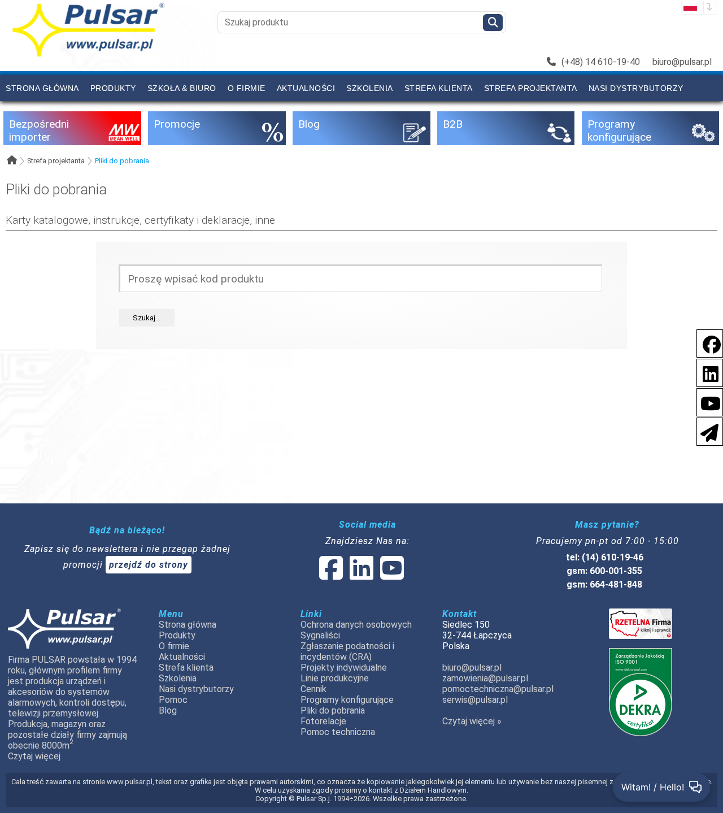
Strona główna (42, 88)
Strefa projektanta (530, 88)
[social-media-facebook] (706, 342)
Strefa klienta (438, 88)
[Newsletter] (706, 430)
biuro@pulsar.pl (682, 61)
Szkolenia (369, 88)
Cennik (313, 689)
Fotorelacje (323, 721)
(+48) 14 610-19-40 (600, 61)
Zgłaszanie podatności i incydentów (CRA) (347, 651)
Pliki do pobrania (122, 160)
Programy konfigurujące (347, 699)
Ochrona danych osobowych (356, 624)
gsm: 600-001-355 (604, 571)
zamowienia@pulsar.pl (485, 678)
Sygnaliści (320, 635)
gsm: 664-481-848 (604, 584)
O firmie (246, 88)
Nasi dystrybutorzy (636, 88)
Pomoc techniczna (337, 732)
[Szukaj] (493, 22)
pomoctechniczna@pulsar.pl (498, 689)
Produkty (113, 88)
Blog (168, 710)
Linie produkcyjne (334, 678)
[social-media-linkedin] (705, 372)
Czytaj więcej (34, 756)
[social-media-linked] (360, 574)
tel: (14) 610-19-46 (604, 557)
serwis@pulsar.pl (475, 699)
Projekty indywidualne (343, 667)
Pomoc (173, 699)
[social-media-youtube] (707, 401)
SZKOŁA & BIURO (181, 88)
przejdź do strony (148, 564)
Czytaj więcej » (472, 721)
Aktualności (306, 88)
